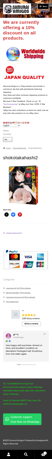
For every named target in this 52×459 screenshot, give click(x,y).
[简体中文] (4, 122)
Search (26, 454)
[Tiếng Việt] (28, 122)
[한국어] (21, 122)
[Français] (11, 122)
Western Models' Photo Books (18, 293)
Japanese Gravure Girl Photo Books (20, 297)
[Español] (23, 122)
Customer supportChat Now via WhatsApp (25, 419)
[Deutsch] (14, 122)
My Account (8, 454)
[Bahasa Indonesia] (16, 122)
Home (8, 148)
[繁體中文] (6, 122)
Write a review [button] (31, 323)
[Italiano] (18, 122)
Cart (40, 452)
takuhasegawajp (10, 104)
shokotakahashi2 (19, 148)
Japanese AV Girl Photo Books (18, 288)
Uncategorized (12, 301)
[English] (9, 122)
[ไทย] (26, 122)
